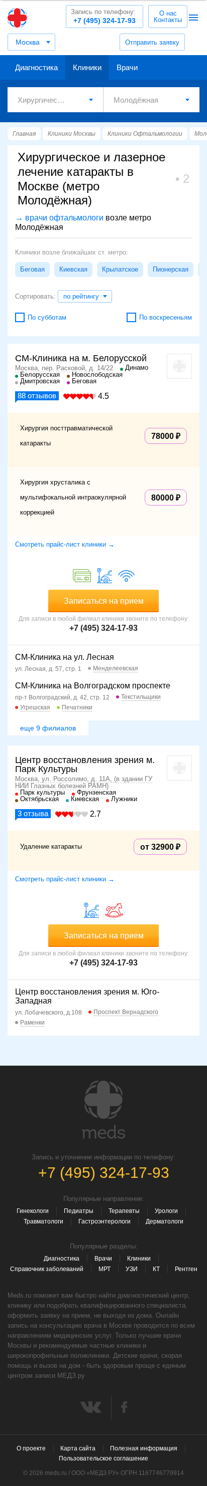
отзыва (33, 813)
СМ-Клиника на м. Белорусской (81, 358)
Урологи (166, 1210)
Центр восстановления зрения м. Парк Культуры (85, 764)
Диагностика (36, 67)
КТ (156, 1269)
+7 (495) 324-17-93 (103, 16)
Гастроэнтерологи (104, 1221)
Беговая (32, 269)
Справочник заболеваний (46, 1269)
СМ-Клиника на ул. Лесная (64, 657)
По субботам (47, 317)
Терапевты (124, 1210)
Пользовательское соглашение (103, 1458)
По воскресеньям (165, 317)
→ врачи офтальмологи (59, 217)
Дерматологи (164, 1221)
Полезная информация (143, 1448)
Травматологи (43, 1221)
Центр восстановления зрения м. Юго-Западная (87, 996)
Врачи (127, 67)
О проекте (31, 1448)
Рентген (186, 1269)
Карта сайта (77, 1448)
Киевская (73, 269)
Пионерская (170, 269)
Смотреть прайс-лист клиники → (65, 544)
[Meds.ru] (103, 1110)
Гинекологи (33, 1210)
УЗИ (132, 1269)
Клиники (87, 67)
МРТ (104, 1269)
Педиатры (78, 1210)
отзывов (37, 395)
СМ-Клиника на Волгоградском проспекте (92, 685)
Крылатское (120, 269)
